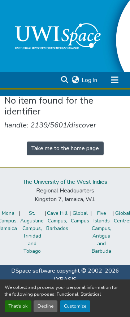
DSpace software (33, 271)
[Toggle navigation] (114, 80)
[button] (64, 80)
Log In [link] (89, 80)
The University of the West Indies (65, 182)
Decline (45, 306)
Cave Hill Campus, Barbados (57, 221)
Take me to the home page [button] (65, 148)
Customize (75, 306)
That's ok (18, 306)
